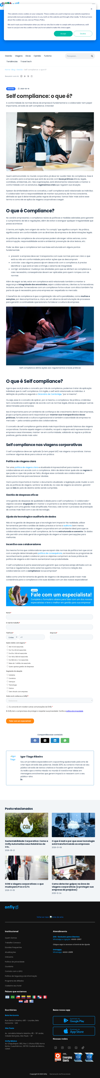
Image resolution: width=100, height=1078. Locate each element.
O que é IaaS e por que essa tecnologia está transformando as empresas (73, 842)
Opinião (37, 55)
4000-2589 (68, 952)
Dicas (28, 55)
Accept (63, 34)
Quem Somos (11, 938)
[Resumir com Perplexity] (31, 76)
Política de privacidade (14, 962)
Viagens (19, 55)
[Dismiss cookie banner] (91, 9)
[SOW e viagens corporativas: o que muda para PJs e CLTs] (26, 868)
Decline (83, 34)
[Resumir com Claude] (28, 76)
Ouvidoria (9, 966)
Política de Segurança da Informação (21, 976)
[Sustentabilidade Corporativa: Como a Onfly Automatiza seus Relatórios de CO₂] (26, 825)
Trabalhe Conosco (13, 942)
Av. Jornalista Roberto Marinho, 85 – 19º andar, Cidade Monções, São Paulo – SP (24, 1034)
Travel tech (26, 61)
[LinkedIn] (55, 740)
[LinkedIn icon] (21, 779)
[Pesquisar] (92, 56)
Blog (13, 69)
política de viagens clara (26, 467)
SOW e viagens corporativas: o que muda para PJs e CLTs (24, 885)
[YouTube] (69, 1047)
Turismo (48, 55)
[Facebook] (35, 740)
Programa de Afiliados (14, 981)
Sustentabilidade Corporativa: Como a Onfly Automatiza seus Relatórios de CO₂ (26, 843)
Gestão (8, 55)
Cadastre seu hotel (13, 985)
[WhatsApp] (65, 740)
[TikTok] (83, 1047)
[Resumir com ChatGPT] (21, 76)
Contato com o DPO (13, 971)
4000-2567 (76, 939)
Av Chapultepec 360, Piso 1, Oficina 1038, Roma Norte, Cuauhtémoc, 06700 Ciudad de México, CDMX (25, 1046)
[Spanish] (9, 3)
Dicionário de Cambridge (50, 394)
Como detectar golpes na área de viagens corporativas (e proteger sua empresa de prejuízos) (73, 886)
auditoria (67, 525)
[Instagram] (62, 1047)
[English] (3, 3)
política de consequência (50, 553)
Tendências (12, 61)
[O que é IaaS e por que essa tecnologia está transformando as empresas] (73, 825)
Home (7, 69)
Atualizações (10, 952)
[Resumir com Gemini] (25, 76)
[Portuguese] (6, 3)
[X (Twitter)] (45, 740)
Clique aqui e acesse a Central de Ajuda (71, 944)
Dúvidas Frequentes (13, 947)
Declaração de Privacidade (60, 1074)
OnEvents (9, 957)
